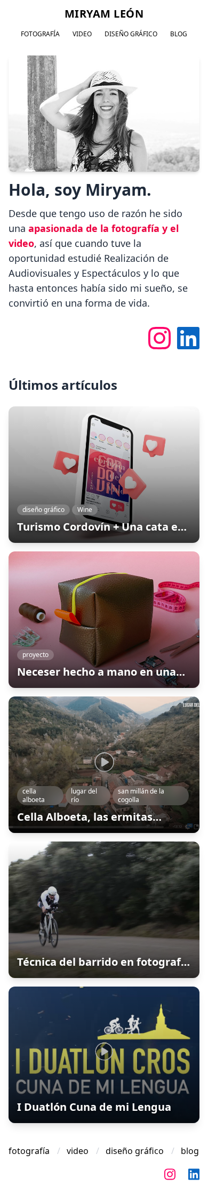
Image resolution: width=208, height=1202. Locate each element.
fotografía (40, 34)
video (82, 34)
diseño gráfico (131, 34)
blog (178, 34)
